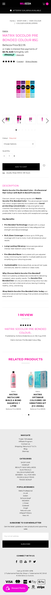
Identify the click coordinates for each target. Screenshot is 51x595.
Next (47, 120)
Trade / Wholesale (25, 439)
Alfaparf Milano (25, 513)
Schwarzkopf (25, 498)
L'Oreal (25, 503)
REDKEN (25, 501)
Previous (3, 120)
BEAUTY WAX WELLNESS (25, 467)
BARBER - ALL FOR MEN (26, 475)
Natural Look (25, 510)
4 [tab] (25, 130)
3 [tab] (22, 130)
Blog (25, 449)
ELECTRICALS (25, 470)
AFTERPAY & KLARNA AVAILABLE (26, 10)
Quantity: (6, 151)
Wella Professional (25, 491)
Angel (25, 508)
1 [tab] (16, 130)
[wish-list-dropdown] (44, 165)
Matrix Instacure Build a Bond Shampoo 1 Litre (13, 400)
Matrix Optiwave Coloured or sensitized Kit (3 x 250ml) (37, 400)
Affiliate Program (25, 441)
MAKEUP (25, 465)
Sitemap (25, 451)
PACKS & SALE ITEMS (25, 477)
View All (25, 515)
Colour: (9, 138)
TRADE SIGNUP (25, 480)
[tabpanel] (8, 120)
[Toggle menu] (3, 4)
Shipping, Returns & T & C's (25, 446)
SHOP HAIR (25, 462)
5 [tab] (28, 130)
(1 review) (20, 61)
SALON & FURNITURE (25, 472)
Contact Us (25, 444)
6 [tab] (31, 130)
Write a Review (31, 61)
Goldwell (25, 505)
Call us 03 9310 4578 (25, 571)
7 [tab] (34, 130)
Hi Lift (25, 493)
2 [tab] (19, 130)
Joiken (25, 496)
